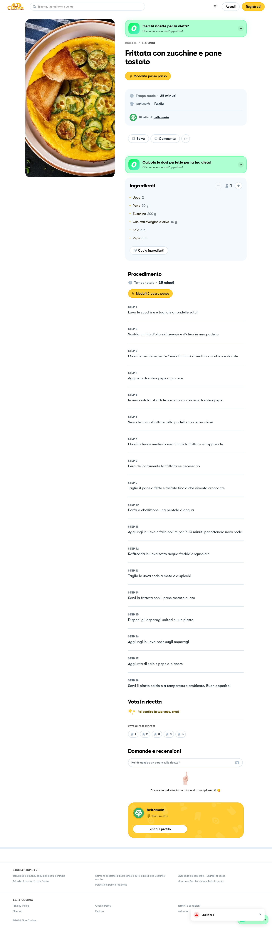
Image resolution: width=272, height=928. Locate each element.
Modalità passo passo (150, 76)
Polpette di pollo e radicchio (111, 884)
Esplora (99, 911)
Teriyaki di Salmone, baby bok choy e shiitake (39, 875)
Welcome (183, 911)
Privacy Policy (21, 905)
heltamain (161, 117)
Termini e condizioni (189, 905)
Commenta (167, 138)
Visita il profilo (160, 829)
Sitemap (17, 911)
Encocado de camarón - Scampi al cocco (201, 875)
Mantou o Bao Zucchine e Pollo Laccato (201, 881)
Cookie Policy (103, 905)
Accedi (231, 6)
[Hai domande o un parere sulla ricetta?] (182, 763)
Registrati (253, 6)
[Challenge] (215, 6)
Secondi (148, 43)
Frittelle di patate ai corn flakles (31, 881)
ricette (131, 43)
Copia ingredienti (151, 250)
